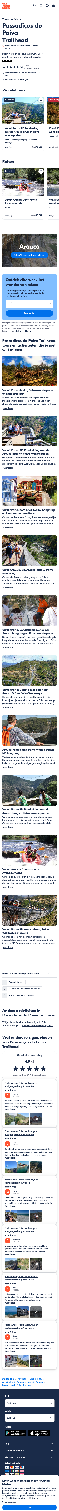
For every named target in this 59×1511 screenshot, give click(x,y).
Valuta (8, 1411)
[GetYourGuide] (6, 6)
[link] (23, 124)
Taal (7, 1396)
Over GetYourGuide (14, 1450)
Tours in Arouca (35, 1382)
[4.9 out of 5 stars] (29, 1068)
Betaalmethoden (13, 1463)
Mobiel (8, 1427)
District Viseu (36, 1379)
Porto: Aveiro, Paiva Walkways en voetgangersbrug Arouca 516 (21, 1085)
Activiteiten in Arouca (13, 1382)
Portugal (22, 1379)
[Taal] (47, 5)
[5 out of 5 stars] (29, 1090)
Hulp (7, 1444)
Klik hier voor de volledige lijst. (37, 1025)
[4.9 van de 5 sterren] (10, 67)
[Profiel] (53, 5)
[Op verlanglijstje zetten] (41, 99)
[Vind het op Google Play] (15, 1434)
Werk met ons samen (15, 1457)
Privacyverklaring (23, 331)
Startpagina (8, 1379)
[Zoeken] (34, 5)
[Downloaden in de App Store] (39, 1434)
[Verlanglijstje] (41, 5)
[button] (23, 124)
